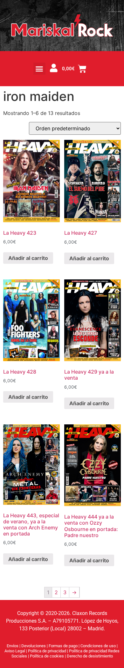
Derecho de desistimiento (90, 656)
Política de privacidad (47, 651)
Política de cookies (47, 656)
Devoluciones (33, 645)
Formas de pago (63, 645)
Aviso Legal (15, 651)
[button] (39, 69)
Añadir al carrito (28, 258)
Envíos (12, 645)
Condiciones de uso (98, 645)
